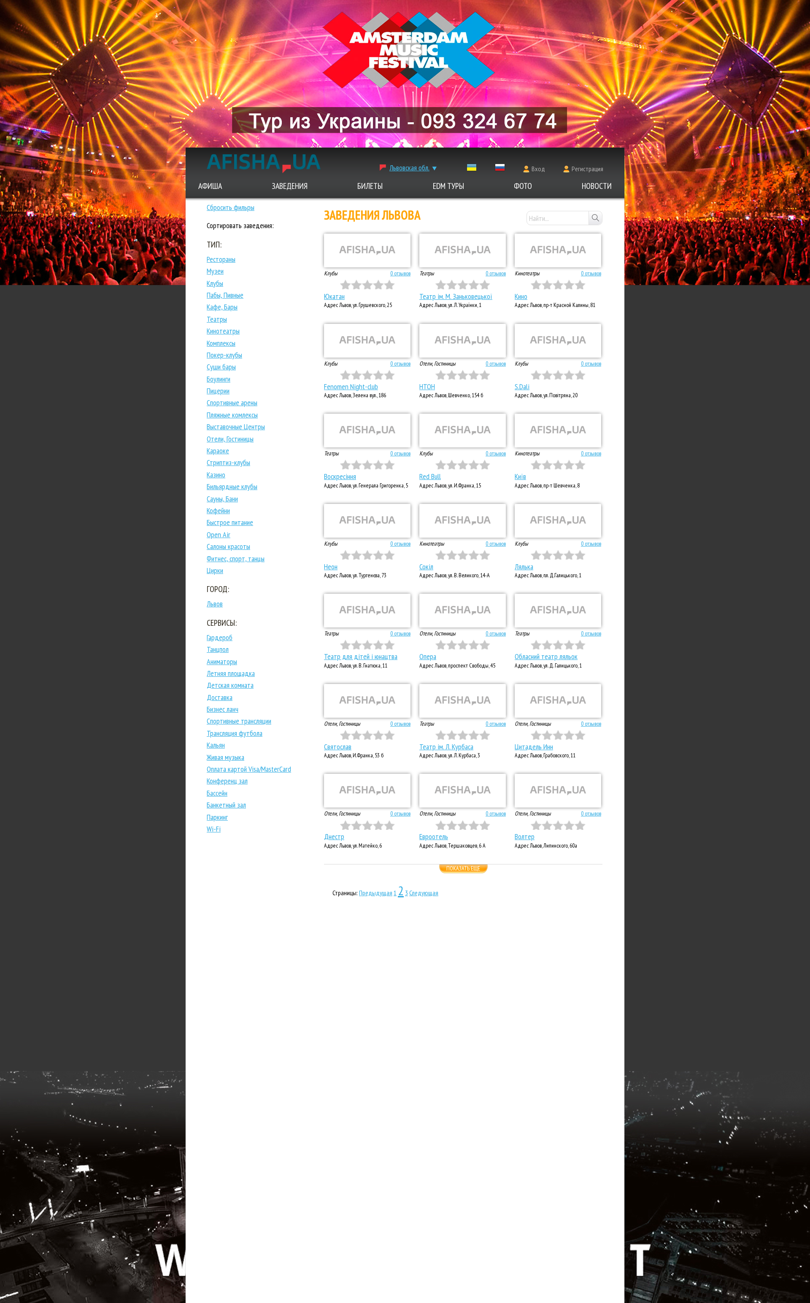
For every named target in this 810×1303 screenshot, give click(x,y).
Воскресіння (340, 476)
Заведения (290, 185)
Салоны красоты (228, 546)
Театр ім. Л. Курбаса (446, 746)
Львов (215, 603)
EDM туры (448, 185)
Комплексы (221, 343)
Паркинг (217, 817)
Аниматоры (222, 661)
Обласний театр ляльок (546, 656)
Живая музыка (225, 757)
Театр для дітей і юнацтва (360, 656)
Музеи (215, 271)
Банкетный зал (226, 805)
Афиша (210, 185)
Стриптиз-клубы (228, 462)
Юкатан (334, 296)
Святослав (337, 746)
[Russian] (500, 169)
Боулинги (218, 379)
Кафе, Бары (222, 307)
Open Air (218, 534)
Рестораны (221, 259)
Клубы (215, 283)
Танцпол (218, 649)
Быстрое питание (230, 522)
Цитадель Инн (534, 746)
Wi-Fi (214, 829)
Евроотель (433, 836)
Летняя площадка (231, 673)
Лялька (524, 566)
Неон (331, 566)
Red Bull (430, 476)
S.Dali (522, 386)
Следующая (423, 892)
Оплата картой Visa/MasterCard (249, 769)
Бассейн (217, 793)
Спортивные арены (232, 402)
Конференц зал (227, 781)
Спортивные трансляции (239, 721)
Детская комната (230, 685)
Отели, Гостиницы (230, 439)
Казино (216, 474)
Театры (217, 319)
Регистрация (587, 168)
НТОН (427, 386)
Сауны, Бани (222, 498)
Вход (538, 168)
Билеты (370, 185)
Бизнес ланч (222, 709)
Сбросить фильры (230, 207)
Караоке (218, 450)
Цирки (215, 570)
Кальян (216, 745)
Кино (521, 296)
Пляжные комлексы (232, 415)
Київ (520, 476)
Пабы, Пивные (225, 295)
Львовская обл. (409, 167)
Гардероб (219, 637)
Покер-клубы (224, 355)
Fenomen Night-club (351, 386)
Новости (597, 185)
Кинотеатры (223, 331)
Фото (523, 185)
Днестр (334, 836)
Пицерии (218, 391)
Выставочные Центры (236, 426)
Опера (427, 656)
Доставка (219, 697)
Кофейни (218, 510)
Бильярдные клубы (232, 486)
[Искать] (595, 218)
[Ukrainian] (472, 169)
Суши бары (221, 367)
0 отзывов (400, 273)
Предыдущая (375, 892)
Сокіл (426, 566)
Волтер (525, 836)
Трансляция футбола (234, 733)
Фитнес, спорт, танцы (236, 558)
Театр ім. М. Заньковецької (455, 296)
